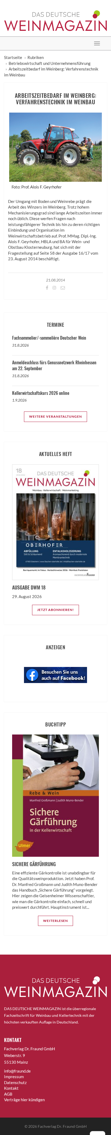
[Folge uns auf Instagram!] (54, 287)
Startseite (13, 57)
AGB (8, 1094)
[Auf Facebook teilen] (46, 287)
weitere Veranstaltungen (55, 416)
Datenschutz (15, 1082)
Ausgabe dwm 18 (29, 587)
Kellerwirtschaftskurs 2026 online (40, 393)
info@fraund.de (17, 1071)
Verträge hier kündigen (24, 1099)
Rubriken (35, 57)
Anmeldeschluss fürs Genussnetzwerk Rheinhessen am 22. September (54, 365)
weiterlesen (55, 921)
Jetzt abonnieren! (55, 610)
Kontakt (11, 1088)
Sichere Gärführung (34, 863)
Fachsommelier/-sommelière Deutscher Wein (49, 338)
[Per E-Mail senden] (62, 287)
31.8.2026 (20, 345)
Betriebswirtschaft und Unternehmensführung (50, 63)
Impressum (14, 1076)
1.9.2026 (19, 400)
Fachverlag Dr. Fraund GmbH (62, 1126)
